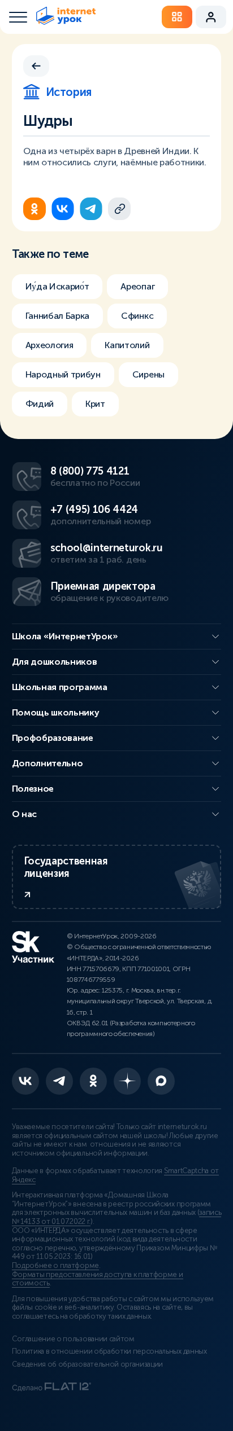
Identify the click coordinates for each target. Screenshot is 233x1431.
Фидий (39, 404)
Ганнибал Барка (57, 316)
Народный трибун (63, 374)
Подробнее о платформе (55, 1266)
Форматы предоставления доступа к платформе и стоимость (97, 1279)
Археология (49, 345)
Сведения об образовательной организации (87, 1364)
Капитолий (127, 345)
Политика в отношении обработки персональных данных (109, 1351)
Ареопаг (137, 286)
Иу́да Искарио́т (57, 286)
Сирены (148, 374)
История (69, 92)
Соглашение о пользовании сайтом (73, 1339)
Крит (95, 404)
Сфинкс (137, 316)
